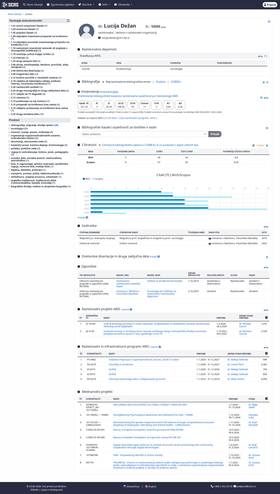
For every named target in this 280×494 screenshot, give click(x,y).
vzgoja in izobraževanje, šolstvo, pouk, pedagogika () (39, 153)
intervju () (22, 57)
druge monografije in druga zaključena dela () (42, 90)
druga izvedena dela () (30, 114)
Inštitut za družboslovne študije (164, 280)
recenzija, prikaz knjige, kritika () (35, 54)
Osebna (161, 81)
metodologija (109, 92)
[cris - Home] (10, 5)
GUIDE (113, 369)
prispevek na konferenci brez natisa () (38, 104)
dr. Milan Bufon (236, 379)
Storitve (87, 4)
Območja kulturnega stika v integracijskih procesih (137, 379)
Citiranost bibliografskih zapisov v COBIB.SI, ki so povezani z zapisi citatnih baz (150, 145)
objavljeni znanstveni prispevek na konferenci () (39, 37)
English (152, 486)
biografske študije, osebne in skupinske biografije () (41, 186)
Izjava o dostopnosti (52, 489)
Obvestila (123, 4)
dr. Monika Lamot (245, 325)
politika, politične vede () (25, 148)
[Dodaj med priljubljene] (269, 21)
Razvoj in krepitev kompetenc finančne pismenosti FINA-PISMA (148, 429)
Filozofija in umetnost (121, 364)
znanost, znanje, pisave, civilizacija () (32, 132)
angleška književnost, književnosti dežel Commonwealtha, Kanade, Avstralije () (33, 181)
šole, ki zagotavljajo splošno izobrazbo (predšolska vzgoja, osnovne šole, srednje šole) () (39, 165)
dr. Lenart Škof (236, 364)
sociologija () (19, 128)
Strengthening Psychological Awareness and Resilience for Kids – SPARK (153, 414)
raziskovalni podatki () (29, 87)
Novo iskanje (34, 4)
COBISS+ (176, 81)
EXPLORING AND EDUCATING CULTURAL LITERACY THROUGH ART (150, 404)
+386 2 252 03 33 (223, 486)
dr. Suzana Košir (254, 456)
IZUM (32, 486)
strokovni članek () (27, 29)
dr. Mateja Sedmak (238, 359)
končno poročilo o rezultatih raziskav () (39, 77)
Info (105, 4)
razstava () (22, 97)
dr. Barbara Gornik (245, 332)
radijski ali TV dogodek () (30, 94)
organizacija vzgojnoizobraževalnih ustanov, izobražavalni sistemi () (35, 137)
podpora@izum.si (246, 486)
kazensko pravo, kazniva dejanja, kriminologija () (39, 145)
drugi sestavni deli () (28, 61)
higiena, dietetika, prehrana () (28, 170)
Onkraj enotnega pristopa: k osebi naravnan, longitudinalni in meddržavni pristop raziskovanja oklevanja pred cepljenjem (156, 325)
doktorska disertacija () (30, 70)
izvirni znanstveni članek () (31, 25)
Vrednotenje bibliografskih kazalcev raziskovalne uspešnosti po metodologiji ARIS (128, 96)
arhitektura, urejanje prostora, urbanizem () (36, 177)
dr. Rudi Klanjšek (253, 423)
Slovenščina (132, 486)
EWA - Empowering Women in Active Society (138, 455)
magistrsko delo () (27, 74)
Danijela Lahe (253, 416)
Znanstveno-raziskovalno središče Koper (128, 283)
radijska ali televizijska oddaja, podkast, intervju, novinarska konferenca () (36, 82)
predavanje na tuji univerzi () (33, 101)
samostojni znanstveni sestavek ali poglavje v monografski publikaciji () (39, 49)
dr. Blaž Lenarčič (253, 446)
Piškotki (34, 489)
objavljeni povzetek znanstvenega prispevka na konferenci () (40, 43)
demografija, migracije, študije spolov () (34, 125)
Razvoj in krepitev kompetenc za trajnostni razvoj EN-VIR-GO (147, 437)
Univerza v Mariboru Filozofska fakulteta (127, 292)
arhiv (153, 117)
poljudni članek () (26, 32)
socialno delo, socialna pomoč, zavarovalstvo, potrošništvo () (36, 159)
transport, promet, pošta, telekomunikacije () (37, 173)
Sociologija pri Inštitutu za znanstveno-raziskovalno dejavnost (161, 293)
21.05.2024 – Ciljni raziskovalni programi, (127, 117)
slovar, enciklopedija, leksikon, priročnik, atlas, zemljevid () (40, 66)
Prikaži (154, 256)
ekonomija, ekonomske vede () (29, 141)
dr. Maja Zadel (253, 406)
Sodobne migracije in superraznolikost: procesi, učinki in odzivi (144, 359)
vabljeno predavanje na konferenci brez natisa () (39, 109)
